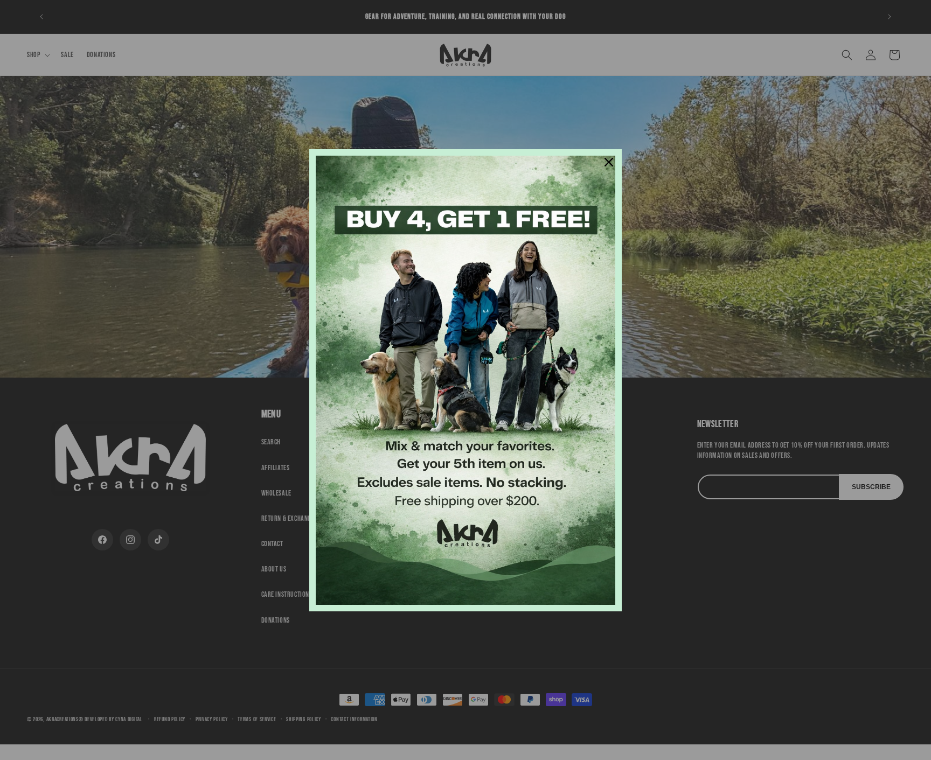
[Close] (609, 162)
